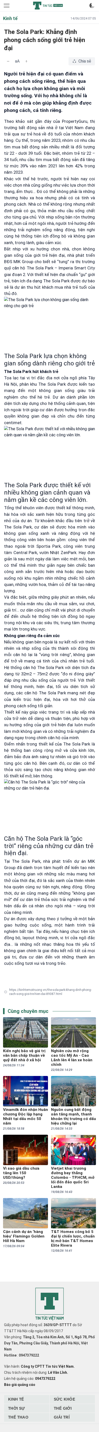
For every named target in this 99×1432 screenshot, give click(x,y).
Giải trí (62, 1417)
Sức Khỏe (64, 1399)
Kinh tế (16, 1399)
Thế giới (63, 1408)
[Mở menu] (7, 6)
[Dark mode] (92, 6)
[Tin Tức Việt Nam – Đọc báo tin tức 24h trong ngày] (48, 6)
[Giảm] (8, 61)
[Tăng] (26, 61)
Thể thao (18, 1417)
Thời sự (16, 1408)
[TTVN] (49, 1304)
